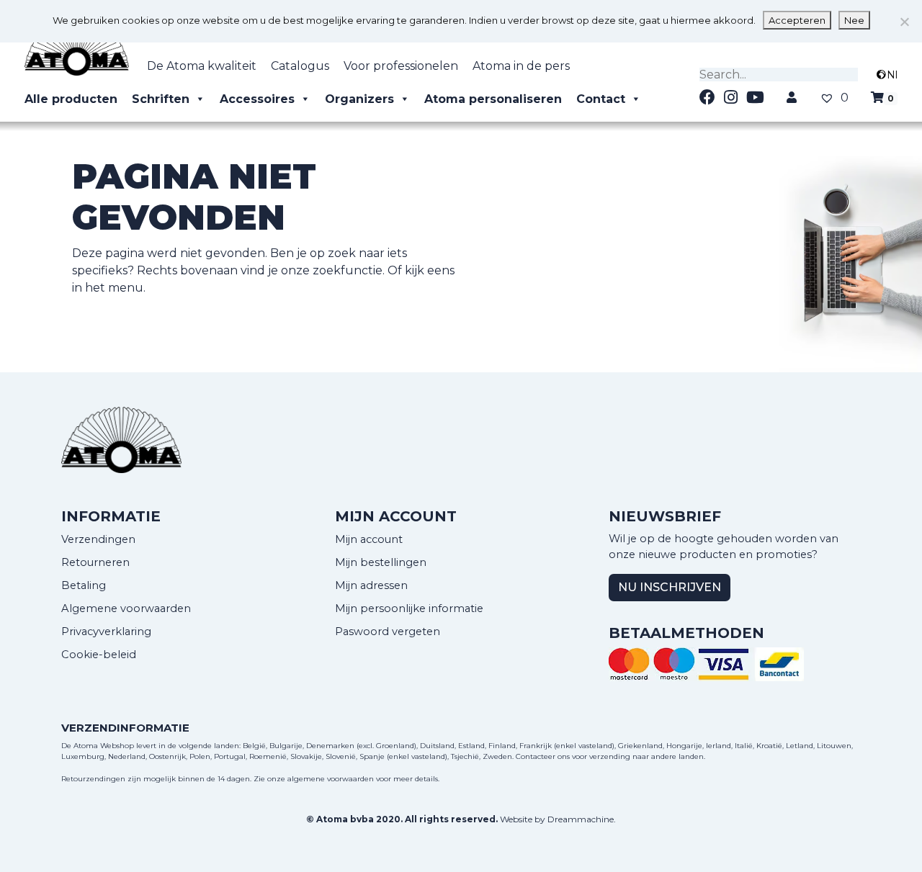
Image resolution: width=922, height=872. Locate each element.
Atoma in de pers (521, 66)
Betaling (83, 585)
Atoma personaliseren (493, 99)
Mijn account (369, 539)
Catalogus (300, 66)
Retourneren (95, 562)
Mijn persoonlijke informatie (409, 608)
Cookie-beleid (98, 654)
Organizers (359, 99)
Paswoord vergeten (387, 631)
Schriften (160, 99)
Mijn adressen (371, 585)
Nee (854, 20)
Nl (892, 74)
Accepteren (797, 20)
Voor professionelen (401, 66)
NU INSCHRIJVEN (669, 587)
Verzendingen (98, 539)
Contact (600, 99)
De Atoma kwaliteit (201, 66)
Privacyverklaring (106, 631)
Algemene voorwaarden (126, 608)
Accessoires (257, 99)
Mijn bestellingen (380, 562)
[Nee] (904, 21)
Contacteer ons (543, 756)
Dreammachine (580, 819)
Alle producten (70, 99)
